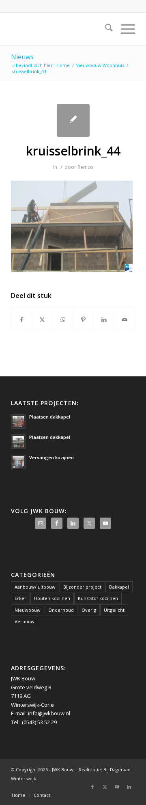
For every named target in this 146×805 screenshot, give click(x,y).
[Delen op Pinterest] (83, 319)
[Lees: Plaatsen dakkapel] (18, 421)
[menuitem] (105, 29)
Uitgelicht (114, 610)
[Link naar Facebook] (92, 787)
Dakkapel (119, 587)
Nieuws (22, 56)
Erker (20, 598)
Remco (85, 167)
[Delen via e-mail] (124, 319)
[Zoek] (105, 29)
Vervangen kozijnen (51, 457)
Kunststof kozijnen (98, 598)
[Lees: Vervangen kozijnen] (18, 462)
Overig (89, 610)
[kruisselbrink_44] (73, 120)
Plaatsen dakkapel (49, 417)
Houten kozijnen (52, 598)
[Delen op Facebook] (21, 319)
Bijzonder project (82, 587)
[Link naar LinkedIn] (129, 787)
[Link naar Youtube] (117, 787)
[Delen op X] (42, 319)
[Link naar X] (105, 787)
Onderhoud (61, 610)
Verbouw (24, 621)
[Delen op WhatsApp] (63, 319)
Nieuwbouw (28, 610)
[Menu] (124, 29)
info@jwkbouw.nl (49, 713)
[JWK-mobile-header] (60, 29)
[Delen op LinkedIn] (104, 319)
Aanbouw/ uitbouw (35, 587)
